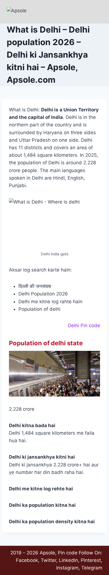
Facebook (27, 560)
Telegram (91, 568)
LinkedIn (68, 560)
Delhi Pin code (84, 325)
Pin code (67, 553)
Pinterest (91, 560)
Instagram (67, 568)
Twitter (48, 560)
